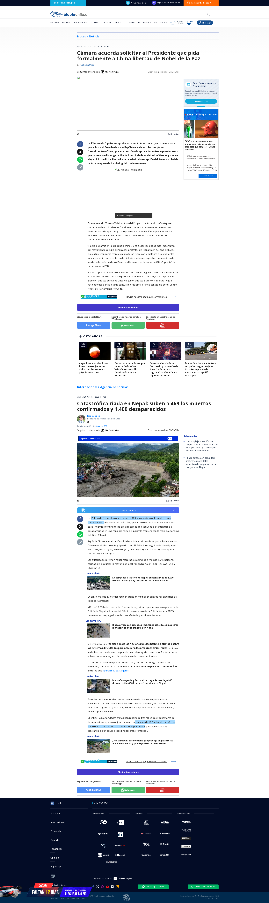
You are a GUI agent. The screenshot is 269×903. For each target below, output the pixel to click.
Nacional (66, 22)
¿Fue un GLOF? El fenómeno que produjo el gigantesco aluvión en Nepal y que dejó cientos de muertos (142, 742)
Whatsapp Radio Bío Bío (205, 886)
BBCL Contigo (160, 22)
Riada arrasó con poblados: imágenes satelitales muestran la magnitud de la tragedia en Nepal (145, 626)
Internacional (80, 22)
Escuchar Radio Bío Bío (202, 3)
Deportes (107, 22)
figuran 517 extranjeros (116, 670)
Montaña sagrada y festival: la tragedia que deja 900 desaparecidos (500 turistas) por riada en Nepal (142, 682)
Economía (95, 22)
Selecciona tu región (64, 2)
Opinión (131, 22)
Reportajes (56, 866)
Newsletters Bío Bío (139, 3)
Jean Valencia (93, 416)
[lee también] (99, 583)
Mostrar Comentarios (128, 307)
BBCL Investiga (144, 22)
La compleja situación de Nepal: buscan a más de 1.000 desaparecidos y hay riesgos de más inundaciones (142, 579)
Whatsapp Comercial (155, 886)
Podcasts (54, 22)
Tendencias (119, 22)
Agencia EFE (101, 426)
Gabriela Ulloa (87, 65)
